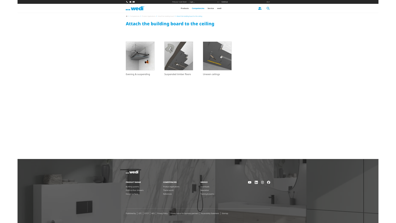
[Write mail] (130, 2)
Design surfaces (132, 194)
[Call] (127, 2)
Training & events (207, 194)
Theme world (168, 190)
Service (211, 8)
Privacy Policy (162, 213)
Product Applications (171, 186)
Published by (131, 213)
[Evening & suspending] (140, 59)
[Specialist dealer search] (133, 2)
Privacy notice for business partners (184, 213)
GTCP (146, 213)
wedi (219, 8)
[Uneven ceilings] (217, 59)
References (167, 194)
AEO (153, 213)
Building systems (132, 186)
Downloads (204, 186)
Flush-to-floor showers (135, 190)
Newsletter (204, 190)
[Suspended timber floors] (178, 59)
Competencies (198, 8)
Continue (225, 2)
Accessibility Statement (210, 213)
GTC (140, 213)
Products (185, 8)
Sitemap (225, 213)
